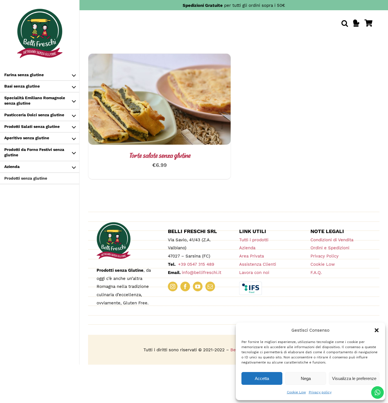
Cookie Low (296, 392)
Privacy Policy (324, 256)
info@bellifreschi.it (201, 272)
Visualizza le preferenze (354, 378)
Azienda (247, 247)
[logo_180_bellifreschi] (114, 225)
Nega (306, 378)
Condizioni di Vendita (331, 239)
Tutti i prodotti (253, 239)
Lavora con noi (254, 272)
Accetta (262, 378)
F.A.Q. (316, 272)
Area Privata (251, 256)
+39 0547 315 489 (195, 264)
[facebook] (185, 286)
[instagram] (173, 286)
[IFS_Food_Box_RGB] (250, 284)
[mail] (210, 286)
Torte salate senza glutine (159, 156)
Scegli (144, 100)
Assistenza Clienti (257, 264)
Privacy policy (320, 392)
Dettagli (172, 100)
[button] (376, 330)
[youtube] (198, 286)
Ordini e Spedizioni (329, 247)
